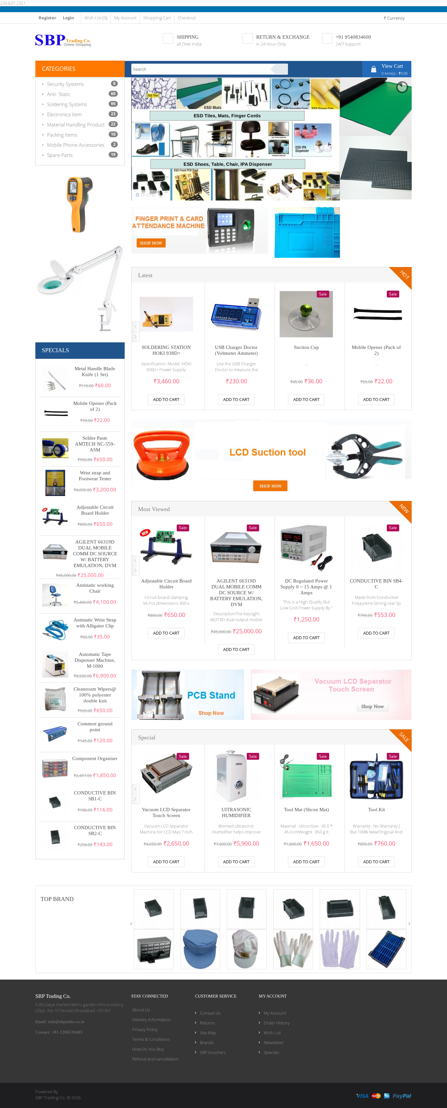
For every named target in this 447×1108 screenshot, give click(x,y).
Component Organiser (94, 758)
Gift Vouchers (213, 1052)
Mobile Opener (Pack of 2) (95, 406)
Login (68, 18)
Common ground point (95, 726)
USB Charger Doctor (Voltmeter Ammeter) (236, 350)
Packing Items (62, 134)
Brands (207, 1042)
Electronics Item (64, 114)
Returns (207, 1023)
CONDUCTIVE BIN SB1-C (95, 795)
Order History (277, 1023)
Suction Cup (306, 347)
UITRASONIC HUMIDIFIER (236, 812)
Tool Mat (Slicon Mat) (306, 809)
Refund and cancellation (155, 1059)
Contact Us (210, 1013)
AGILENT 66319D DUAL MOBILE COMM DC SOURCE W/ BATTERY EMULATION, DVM (95, 553)
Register (47, 18)
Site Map (208, 1033)
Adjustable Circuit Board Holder (95, 510)
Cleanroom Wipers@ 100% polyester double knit (95, 694)
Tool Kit (376, 809)
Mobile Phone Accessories (75, 145)
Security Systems (65, 84)
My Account (125, 18)
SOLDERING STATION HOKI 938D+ (166, 350)
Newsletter (274, 1042)
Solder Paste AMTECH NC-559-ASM (95, 443)
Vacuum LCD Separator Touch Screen (166, 812)
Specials (271, 1052)
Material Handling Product (76, 124)
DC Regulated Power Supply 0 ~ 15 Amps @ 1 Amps (306, 586)
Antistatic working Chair (95, 588)
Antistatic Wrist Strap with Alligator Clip (95, 622)
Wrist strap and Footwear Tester (95, 475)
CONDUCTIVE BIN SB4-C (376, 583)
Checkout (187, 18)
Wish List (272, 1033)
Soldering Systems (67, 104)
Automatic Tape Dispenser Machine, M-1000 (95, 660)
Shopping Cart (157, 18)
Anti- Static (58, 94)
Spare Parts (60, 155)
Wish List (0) (95, 18)
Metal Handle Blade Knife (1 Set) (95, 371)
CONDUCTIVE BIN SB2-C (95, 830)
